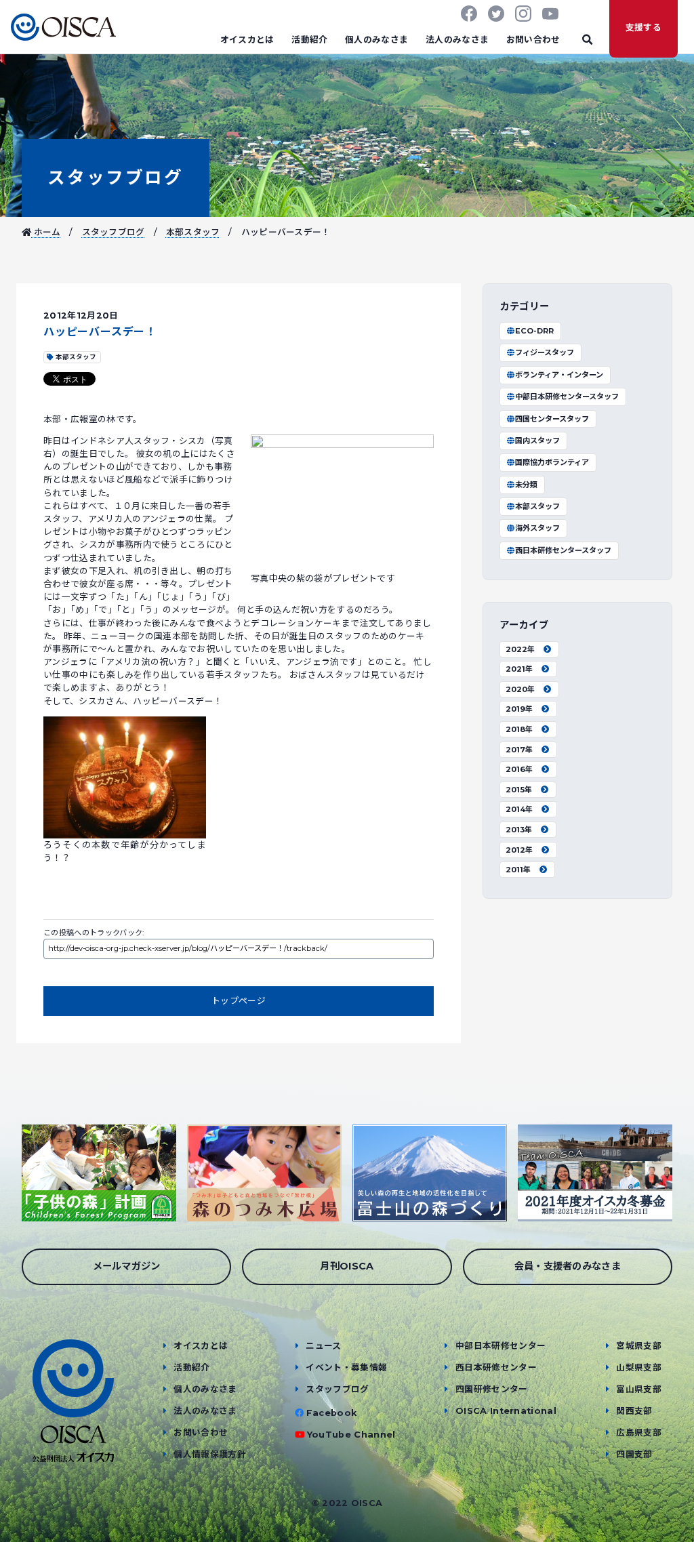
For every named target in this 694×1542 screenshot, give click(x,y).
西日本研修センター (496, 1367)
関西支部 (634, 1411)
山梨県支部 (638, 1367)
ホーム (45, 232)
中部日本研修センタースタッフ (567, 396)
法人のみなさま (457, 40)
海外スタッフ (537, 528)
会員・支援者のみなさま (567, 1266)
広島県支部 (638, 1432)
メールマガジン (127, 1266)
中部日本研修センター (500, 1346)
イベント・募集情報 (346, 1367)
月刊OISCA (346, 1266)
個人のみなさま (376, 40)
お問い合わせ (533, 40)
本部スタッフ (193, 232)
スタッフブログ (115, 177)
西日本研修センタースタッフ (563, 550)
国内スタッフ (537, 440)
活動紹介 (309, 40)
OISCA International (505, 1411)
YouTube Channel (351, 1434)
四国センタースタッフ (552, 419)
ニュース (323, 1346)
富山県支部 (638, 1389)
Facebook (331, 1413)
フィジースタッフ (544, 352)
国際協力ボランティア (552, 462)
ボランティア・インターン (559, 375)
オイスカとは (247, 40)
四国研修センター (491, 1389)
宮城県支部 (638, 1346)
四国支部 (634, 1454)
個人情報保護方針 (210, 1454)
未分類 (526, 484)
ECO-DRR (534, 331)
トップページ (238, 1001)
